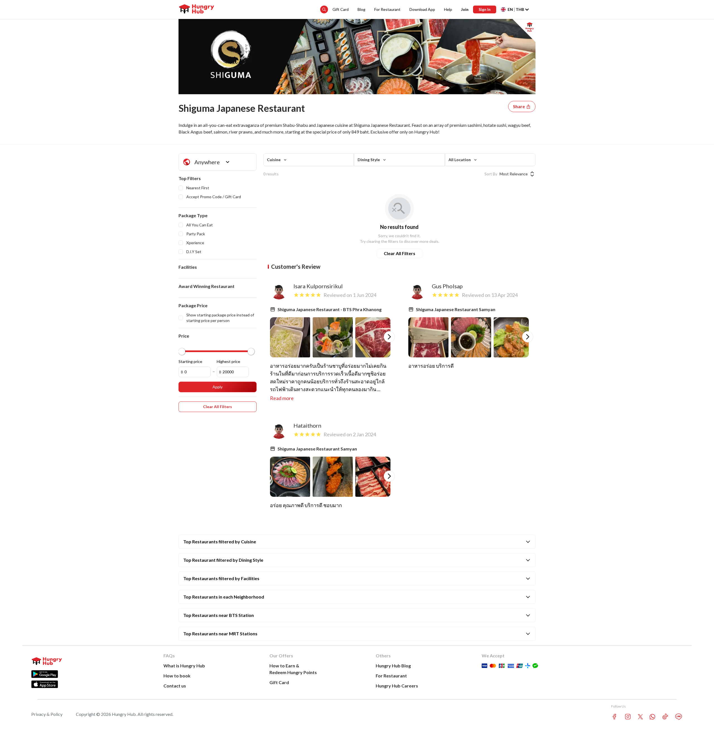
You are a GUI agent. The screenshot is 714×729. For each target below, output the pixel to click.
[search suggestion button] (324, 9)
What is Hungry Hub (184, 665)
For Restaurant (387, 9)
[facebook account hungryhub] (614, 716)
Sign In (485, 9)
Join (465, 9)
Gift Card (340, 9)
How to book (176, 675)
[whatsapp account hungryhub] (652, 717)
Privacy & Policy (46, 714)
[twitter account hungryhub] (640, 716)
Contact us (174, 685)
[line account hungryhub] (678, 716)
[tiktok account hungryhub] (665, 716)
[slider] (181, 351)
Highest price (228, 361)
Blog (361, 9)
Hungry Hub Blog (393, 665)
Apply (218, 386)
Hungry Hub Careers (397, 685)
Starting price (190, 361)
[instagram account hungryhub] (627, 716)
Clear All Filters (399, 253)
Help (448, 9)
